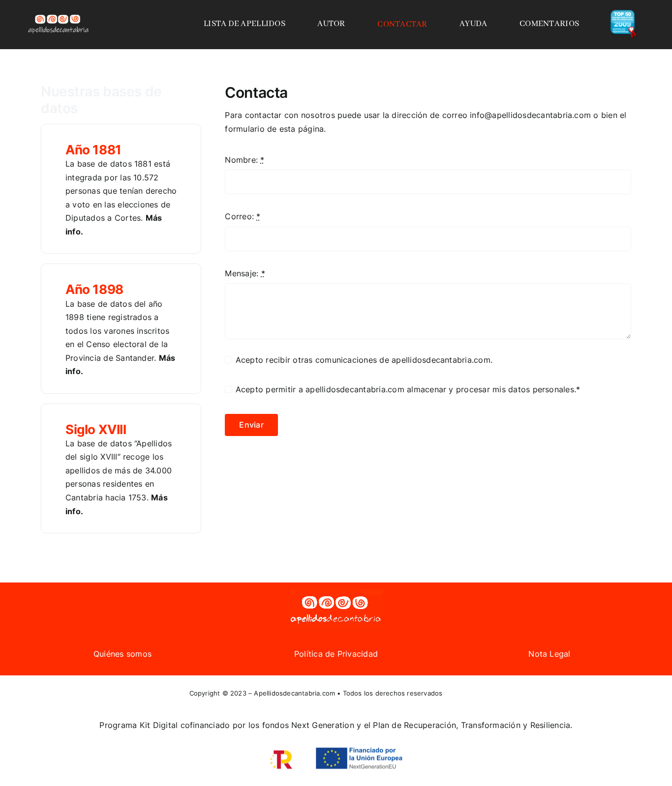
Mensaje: (245, 273)
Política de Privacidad (336, 654)
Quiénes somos (122, 654)
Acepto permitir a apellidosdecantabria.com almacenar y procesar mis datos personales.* (408, 389)
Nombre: (244, 160)
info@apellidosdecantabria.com (530, 115)
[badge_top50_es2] (623, 14)
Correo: (242, 216)
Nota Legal (549, 654)
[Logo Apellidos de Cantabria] (58, 14)
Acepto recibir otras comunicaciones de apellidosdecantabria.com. (364, 360)
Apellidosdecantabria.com (294, 693)
